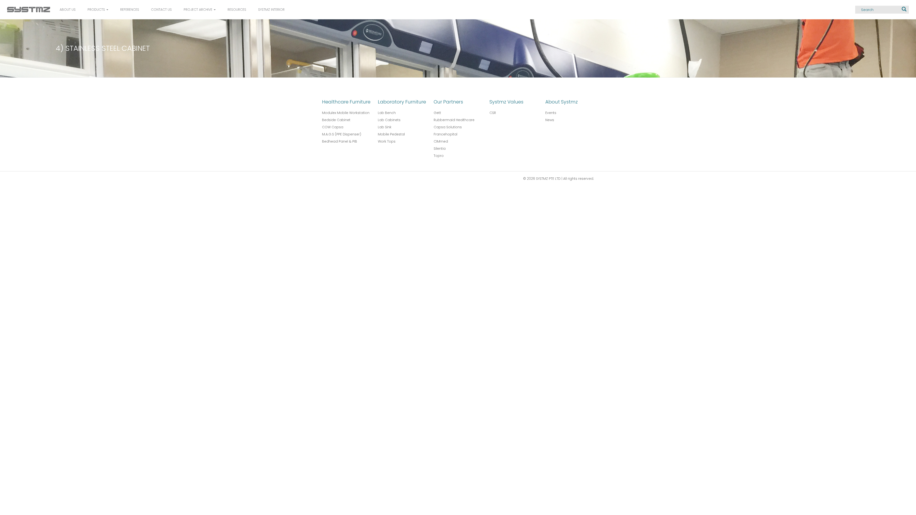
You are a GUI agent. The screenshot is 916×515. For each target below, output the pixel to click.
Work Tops (387, 141)
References (129, 9)
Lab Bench (387, 112)
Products (97, 9)
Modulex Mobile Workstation (346, 112)
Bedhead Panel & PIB (339, 141)
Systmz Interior (271, 9)
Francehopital (445, 134)
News (549, 120)
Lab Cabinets (389, 120)
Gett (437, 112)
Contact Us (161, 9)
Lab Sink (384, 127)
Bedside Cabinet (336, 120)
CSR (492, 112)
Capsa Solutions (448, 127)
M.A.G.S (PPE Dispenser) (341, 134)
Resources (237, 9)
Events (550, 112)
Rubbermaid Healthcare (454, 120)
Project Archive (198, 9)
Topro (439, 155)
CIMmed (441, 141)
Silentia (440, 148)
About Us (68, 9)
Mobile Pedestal (391, 134)
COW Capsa (332, 127)
